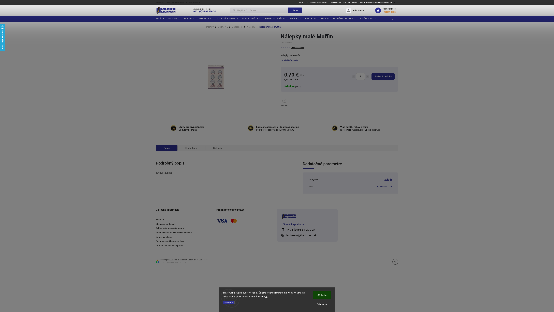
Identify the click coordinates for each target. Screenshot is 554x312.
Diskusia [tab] (217, 148)
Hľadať (295, 10)
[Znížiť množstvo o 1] (353, 76)
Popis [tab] (167, 148)
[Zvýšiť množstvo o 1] (367, 76)
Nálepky (388, 179)
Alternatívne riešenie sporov (169, 245)
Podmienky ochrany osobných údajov (376, 3)
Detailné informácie (289, 60)
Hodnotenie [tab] (191, 148)
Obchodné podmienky (319, 3)
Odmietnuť (322, 304)
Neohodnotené (297, 48)
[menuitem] (161, 19)
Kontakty (303, 3)
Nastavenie (228, 302)
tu (266, 296)
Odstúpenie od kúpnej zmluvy (170, 241)
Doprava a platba (164, 237)
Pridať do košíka (383, 76)
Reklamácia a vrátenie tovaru (344, 3)
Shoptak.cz (184, 262)
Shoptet (170, 262)
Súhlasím (322, 295)
